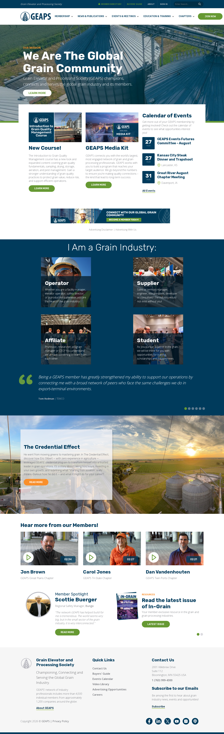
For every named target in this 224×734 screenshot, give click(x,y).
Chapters (185, 16)
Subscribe (158, 706)
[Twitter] (167, 721)
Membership (62, 16)
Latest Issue (155, 624)
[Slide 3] (193, 409)
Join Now (210, 16)
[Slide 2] (189, 409)
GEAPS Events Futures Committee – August (175, 141)
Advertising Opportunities (109, 689)
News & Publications (91, 16)
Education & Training (157, 16)
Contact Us (99, 668)
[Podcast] (195, 721)
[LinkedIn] (158, 721)
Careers (97, 694)
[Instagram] (186, 721)
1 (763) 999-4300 (162, 680)
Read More (36, 482)
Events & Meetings (124, 16)
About (151, 4)
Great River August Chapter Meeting (172, 175)
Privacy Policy (60, 721)
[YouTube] (176, 721)
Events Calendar (102, 679)
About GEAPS (45, 708)
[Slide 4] (196, 409)
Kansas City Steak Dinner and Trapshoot (175, 157)
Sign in (164, 4)
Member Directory (111, 4)
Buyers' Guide (101, 673)
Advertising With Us (125, 229)
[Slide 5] (200, 409)
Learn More (37, 93)
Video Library (100, 684)
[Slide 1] (185, 409)
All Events (148, 190)
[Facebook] (149, 721)
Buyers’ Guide (134, 4)
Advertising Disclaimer (101, 229)
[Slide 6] (203, 409)
